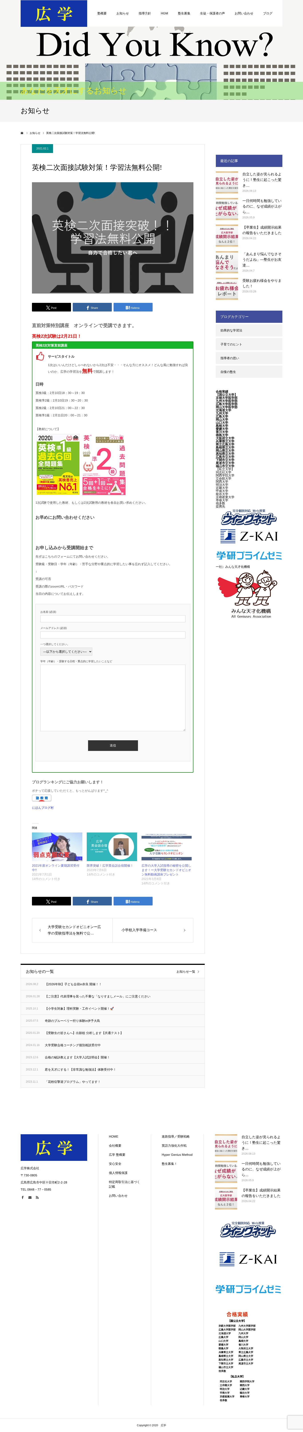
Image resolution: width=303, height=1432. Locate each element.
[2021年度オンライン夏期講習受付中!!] (57, 847)
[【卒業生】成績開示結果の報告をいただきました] (227, 236)
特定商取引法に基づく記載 (124, 1184)
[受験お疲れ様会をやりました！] (227, 289)
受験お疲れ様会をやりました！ (261, 283)
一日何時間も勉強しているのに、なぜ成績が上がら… (261, 206)
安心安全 (115, 1164)
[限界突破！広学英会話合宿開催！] (112, 847)
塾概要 (102, 13)
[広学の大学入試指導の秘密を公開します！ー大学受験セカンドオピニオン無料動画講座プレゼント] (167, 847)
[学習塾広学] (54, 13)
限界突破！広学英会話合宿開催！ (110, 865)
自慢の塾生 (228, 372)
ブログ (267, 13)
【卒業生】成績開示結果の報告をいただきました (261, 230)
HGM (164, 13)
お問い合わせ (244, 13)
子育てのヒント (231, 344)
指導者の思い (229, 358)
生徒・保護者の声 (212, 13)
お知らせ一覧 (186, 971)
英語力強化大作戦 (174, 1145)
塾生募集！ (169, 1164)
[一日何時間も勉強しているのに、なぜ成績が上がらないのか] (227, 209)
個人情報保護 (118, 1173)
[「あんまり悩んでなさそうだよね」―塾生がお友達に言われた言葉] (227, 262)
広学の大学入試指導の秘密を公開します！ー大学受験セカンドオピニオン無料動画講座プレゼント (166, 870)
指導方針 (145, 13)
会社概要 (115, 1145)
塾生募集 (184, 13)
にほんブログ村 (43, 807)
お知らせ (122, 13)
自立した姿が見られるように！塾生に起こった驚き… (261, 179)
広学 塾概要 (117, 1154)
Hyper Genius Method (177, 1154)
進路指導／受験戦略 (176, 1136)
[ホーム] (22, 133)
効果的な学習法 (231, 330)
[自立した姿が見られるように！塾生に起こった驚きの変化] (227, 182)
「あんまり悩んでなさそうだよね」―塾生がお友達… (261, 259)
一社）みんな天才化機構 (233, 566)
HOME (113, 1136)
